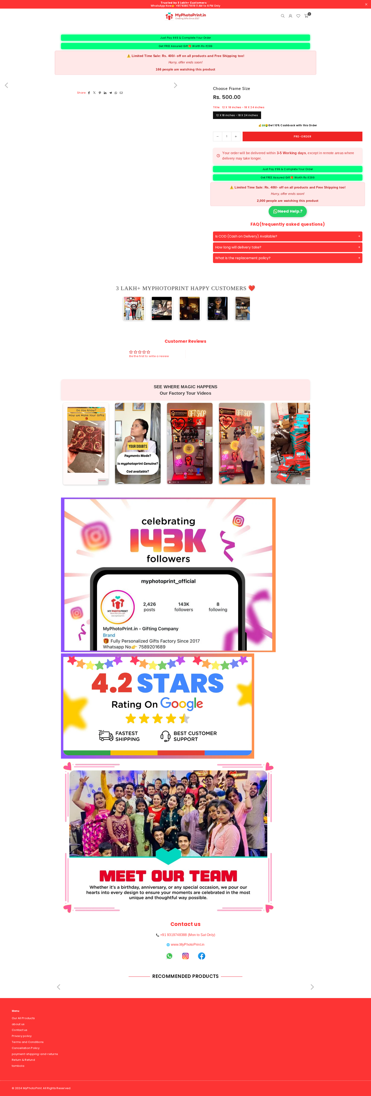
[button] (306, 16)
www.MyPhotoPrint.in (188, 944)
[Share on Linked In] (105, 93)
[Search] (283, 16)
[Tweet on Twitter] (94, 93)
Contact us (19, 1030)
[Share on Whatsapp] (116, 93)
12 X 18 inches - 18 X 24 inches (237, 115)
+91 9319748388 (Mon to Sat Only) (187, 935)
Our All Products (23, 1018)
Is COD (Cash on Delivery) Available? (246, 236)
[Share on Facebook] (89, 93)
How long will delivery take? (238, 247)
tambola (18, 1066)
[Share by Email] (121, 93)
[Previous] (128, 308)
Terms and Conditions (28, 1042)
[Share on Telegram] (110, 93)
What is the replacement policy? (243, 258)
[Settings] (290, 16)
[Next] (243, 308)
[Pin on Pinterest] (100, 93)
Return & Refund (23, 1060)
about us (18, 1024)
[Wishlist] (298, 16)
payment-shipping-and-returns (35, 1054)
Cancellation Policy (26, 1048)
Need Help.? (290, 211)
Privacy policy (22, 1036)
